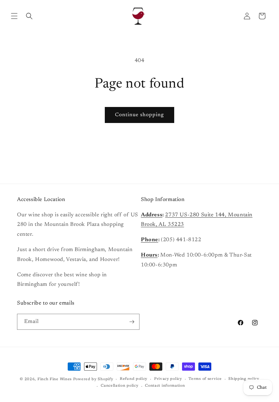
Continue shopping (139, 115)
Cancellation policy (119, 386)
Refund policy (133, 379)
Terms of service (204, 379)
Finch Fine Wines (54, 379)
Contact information (165, 386)
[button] (14, 16)
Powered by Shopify (93, 379)
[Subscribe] (131, 322)
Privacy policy (168, 379)
